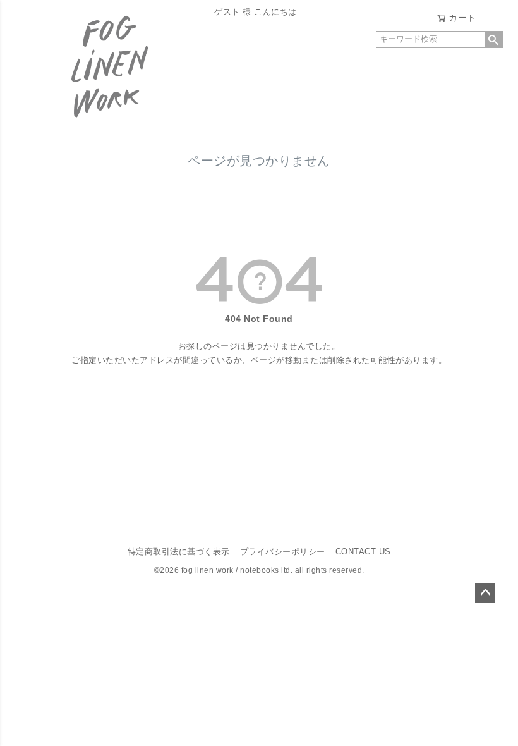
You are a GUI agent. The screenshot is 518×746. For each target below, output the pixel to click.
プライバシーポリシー (282, 551)
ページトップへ (485, 593)
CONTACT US (363, 551)
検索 (493, 39)
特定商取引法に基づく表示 (179, 551)
